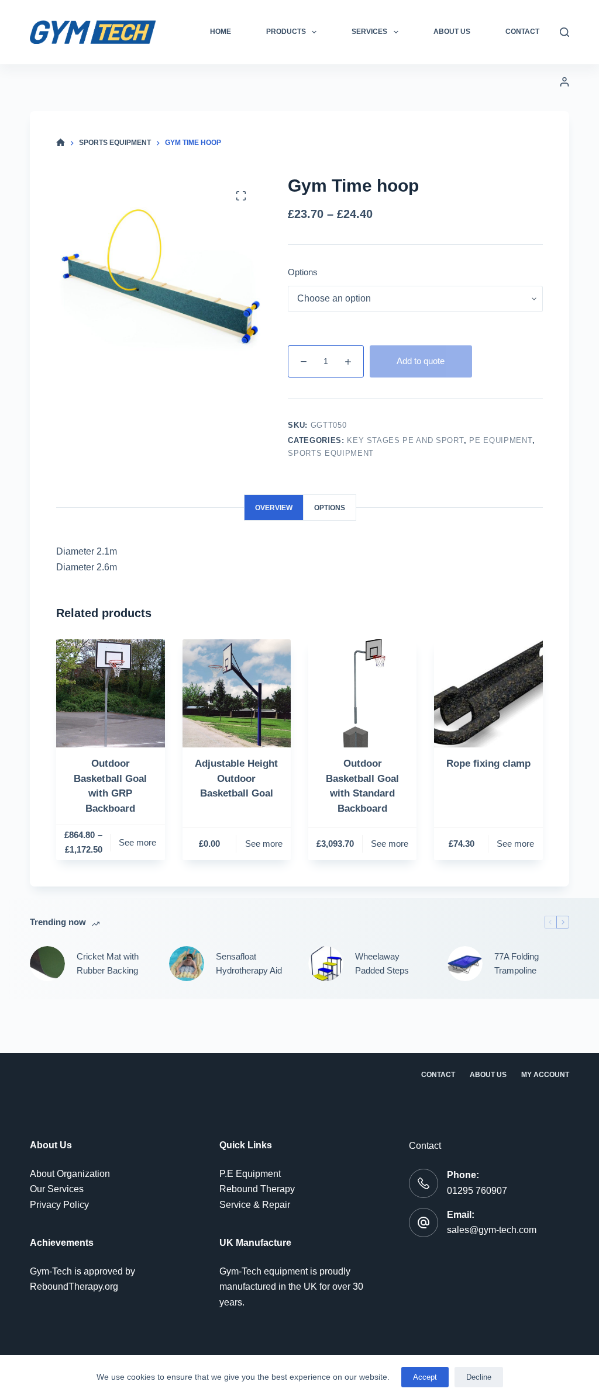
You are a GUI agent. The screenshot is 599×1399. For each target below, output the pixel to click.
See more (137, 842)
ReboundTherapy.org (74, 1286)
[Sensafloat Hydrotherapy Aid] (186, 963)
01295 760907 (477, 1191)
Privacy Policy (59, 1205)
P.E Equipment (250, 1174)
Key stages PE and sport (405, 440)
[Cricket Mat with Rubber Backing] (47, 963)
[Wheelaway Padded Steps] (325, 963)
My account (545, 1075)
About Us (451, 31)
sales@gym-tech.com (491, 1230)
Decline (478, 1377)
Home (220, 31)
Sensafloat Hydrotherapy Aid (249, 963)
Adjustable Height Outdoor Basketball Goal (236, 778)
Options (303, 272)
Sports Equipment (330, 453)
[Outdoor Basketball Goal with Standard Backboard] (362, 693)
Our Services (57, 1189)
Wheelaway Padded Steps (382, 963)
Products (286, 31)
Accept (425, 1377)
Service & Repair (254, 1205)
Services (369, 31)
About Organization (70, 1174)
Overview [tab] (273, 508)
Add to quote (421, 361)
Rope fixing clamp (488, 763)
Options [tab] (329, 508)
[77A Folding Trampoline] (465, 963)
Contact (522, 31)
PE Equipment (500, 440)
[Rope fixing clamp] (488, 693)
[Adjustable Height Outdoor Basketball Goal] (237, 693)
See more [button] (515, 844)
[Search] (564, 32)
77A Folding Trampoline (516, 963)
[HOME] (60, 142)
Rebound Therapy (257, 1189)
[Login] (564, 81)
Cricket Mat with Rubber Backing (108, 963)
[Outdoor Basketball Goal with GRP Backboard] (110, 693)
